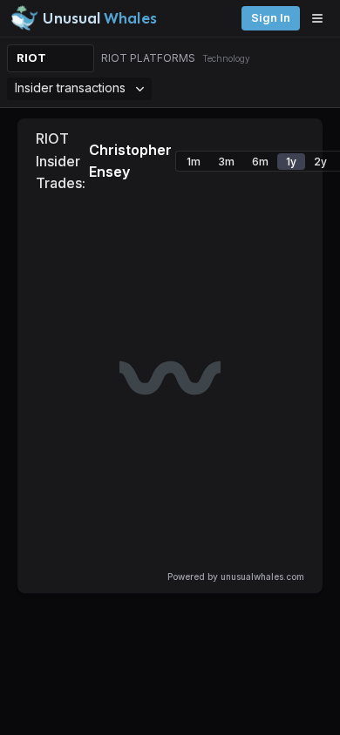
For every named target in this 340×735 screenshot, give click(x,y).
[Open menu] (321, 18)
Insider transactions (70, 87)
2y (320, 161)
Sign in (270, 17)
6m (260, 161)
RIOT (31, 57)
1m (194, 161)
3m (226, 161)
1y (291, 161)
